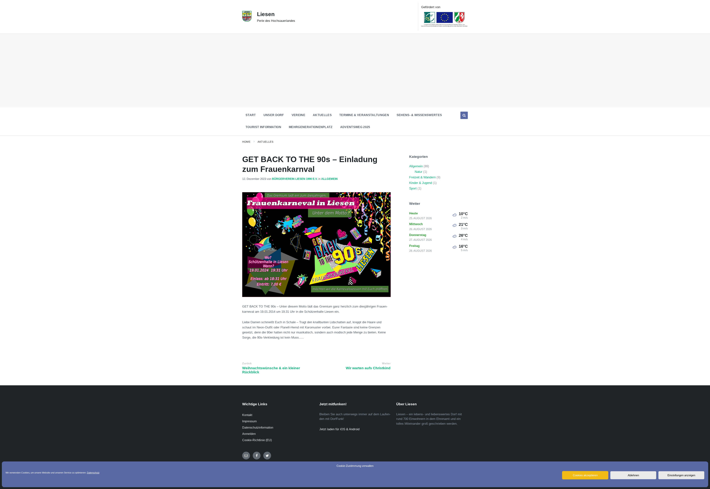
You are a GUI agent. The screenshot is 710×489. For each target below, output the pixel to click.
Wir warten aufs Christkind (368, 368)
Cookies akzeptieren (585, 475)
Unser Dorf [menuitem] (273, 115)
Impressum (249, 421)
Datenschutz (93, 472)
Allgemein (329, 178)
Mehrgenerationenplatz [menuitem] (311, 127)
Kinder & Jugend (420, 183)
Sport (413, 188)
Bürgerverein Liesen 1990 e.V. (295, 178)
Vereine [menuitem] (298, 115)
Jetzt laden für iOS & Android (339, 429)
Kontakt (247, 415)
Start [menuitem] (251, 115)
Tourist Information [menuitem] (263, 127)
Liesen (266, 14)
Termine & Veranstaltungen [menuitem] (364, 115)
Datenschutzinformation (257, 427)
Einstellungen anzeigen (681, 475)
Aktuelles (265, 141)
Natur (418, 172)
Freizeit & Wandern (422, 177)
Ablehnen (633, 475)
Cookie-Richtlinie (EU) (257, 440)
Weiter (386, 363)
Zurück (247, 363)
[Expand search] (464, 115)
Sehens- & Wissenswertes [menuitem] (419, 115)
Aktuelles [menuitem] (322, 115)
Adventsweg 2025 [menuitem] (355, 127)
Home (246, 141)
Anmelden (249, 433)
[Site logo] (246, 20)
